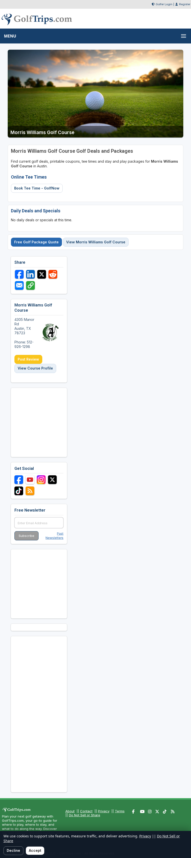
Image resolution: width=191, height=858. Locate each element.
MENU (10, 36)
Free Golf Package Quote (36, 242)
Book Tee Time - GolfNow (36, 188)
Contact (86, 811)
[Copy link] (30, 285)
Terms (120, 811)
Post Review (28, 359)
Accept (35, 850)
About (70, 811)
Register (184, 4)
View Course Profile (35, 368)
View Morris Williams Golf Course (95, 242)
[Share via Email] (19, 285)
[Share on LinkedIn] (30, 274)
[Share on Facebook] (19, 274)
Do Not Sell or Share (84, 815)
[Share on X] (41, 274)
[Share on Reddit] (52, 274)
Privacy (103, 811)
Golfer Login (164, 4)
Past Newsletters (54, 536)
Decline (13, 850)
